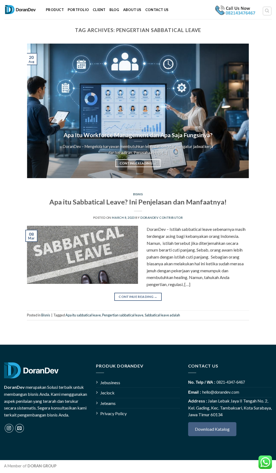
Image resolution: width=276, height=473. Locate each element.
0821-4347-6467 (230, 382)
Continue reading (138, 163)
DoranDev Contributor (161, 217)
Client (99, 10)
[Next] (238, 110)
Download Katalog (212, 429)
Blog (114, 10)
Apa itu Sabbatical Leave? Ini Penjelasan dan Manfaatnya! (138, 202)
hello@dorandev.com (220, 392)
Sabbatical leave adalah (162, 315)
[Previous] (38, 110)
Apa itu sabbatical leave (83, 315)
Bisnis (138, 194)
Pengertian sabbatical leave (122, 315)
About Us (132, 10)
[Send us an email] (19, 428)
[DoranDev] (21, 9)
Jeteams (108, 403)
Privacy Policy (113, 413)
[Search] (267, 11)
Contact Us (157, 10)
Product (55, 10)
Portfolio (78, 10)
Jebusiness (110, 382)
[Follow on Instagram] (9, 428)
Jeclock (107, 392)
